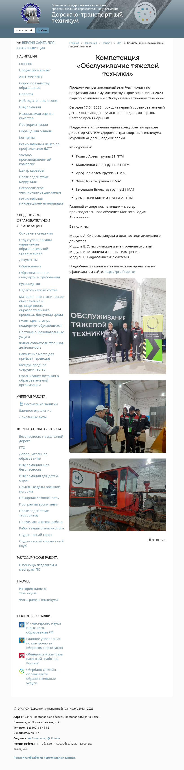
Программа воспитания (38, 504)
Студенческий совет (35, 534)
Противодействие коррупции (34, 179)
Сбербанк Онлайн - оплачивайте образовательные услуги (42, 676)
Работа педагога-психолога (41, 528)
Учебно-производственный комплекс (35, 159)
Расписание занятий (40, 404)
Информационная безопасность (34, 467)
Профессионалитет (34, 70)
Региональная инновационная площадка (41, 200)
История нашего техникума (32, 590)
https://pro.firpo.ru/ (120, 271)
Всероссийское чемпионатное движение (40, 190)
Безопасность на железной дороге (41, 438)
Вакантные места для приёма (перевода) (36, 356)
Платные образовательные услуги (41, 334)
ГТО (22, 447)
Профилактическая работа (41, 521)
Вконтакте (38, 738)
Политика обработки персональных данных (44, 757)
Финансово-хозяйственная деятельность (41, 345)
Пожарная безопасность (39, 497)
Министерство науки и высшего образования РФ (43, 627)
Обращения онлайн (35, 131)
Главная (26, 63)
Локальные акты (33, 417)
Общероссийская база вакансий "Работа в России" (44, 658)
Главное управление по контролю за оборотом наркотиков (44, 643)
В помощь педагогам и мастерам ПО (38, 567)
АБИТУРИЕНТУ (31, 76)
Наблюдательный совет (39, 100)
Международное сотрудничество (32, 367)
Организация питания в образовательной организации (39, 380)
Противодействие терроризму (34, 512)
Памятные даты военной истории (39, 488)
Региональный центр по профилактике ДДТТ (39, 146)
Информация (30, 107)
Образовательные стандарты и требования (39, 274)
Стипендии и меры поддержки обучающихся (40, 323)
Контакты (27, 137)
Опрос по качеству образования (34, 85)
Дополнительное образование (33, 456)
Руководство (29, 283)
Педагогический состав (38, 290)
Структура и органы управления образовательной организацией (35, 246)
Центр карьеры (31, 170)
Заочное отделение (35, 410)
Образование (30, 266)
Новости (26, 94)
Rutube (55, 738)
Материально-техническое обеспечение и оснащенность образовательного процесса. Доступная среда (41, 305)
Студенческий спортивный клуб (41, 543)
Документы (28, 259)
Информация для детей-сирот (39, 478)
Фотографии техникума (38, 599)
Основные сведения (36, 233)
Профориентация (33, 124)
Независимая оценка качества (36, 115)
